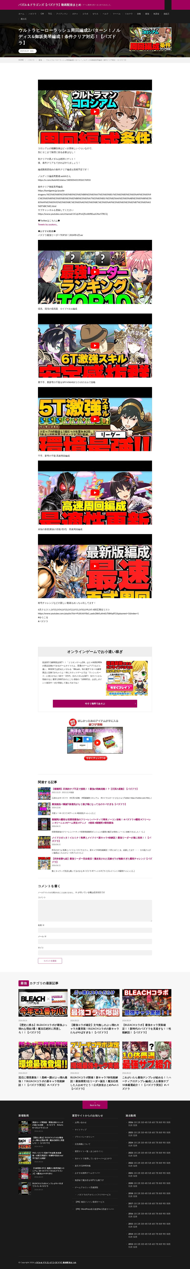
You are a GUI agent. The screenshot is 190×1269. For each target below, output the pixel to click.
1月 (135, 1122)
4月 (146, 1122)
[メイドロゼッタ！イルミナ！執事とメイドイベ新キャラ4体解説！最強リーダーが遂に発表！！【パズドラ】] (44, 842)
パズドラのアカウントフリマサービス (94, 1195)
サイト (41, 948)
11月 (130, 1136)
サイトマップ (81, 1130)
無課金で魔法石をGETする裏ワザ (89, 1180)
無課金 (156, 14)
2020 (130, 1183)
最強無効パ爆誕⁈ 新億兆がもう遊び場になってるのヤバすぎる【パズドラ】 (89, 804)
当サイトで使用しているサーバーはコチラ (93, 1159)
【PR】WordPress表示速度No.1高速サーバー (94, 1209)
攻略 (139, 14)
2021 (130, 1173)
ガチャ (75, 14)
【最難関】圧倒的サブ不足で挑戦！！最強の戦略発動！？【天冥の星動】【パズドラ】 (95, 789)
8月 (160, 1122)
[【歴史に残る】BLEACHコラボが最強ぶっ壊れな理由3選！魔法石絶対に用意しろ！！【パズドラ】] (24, 1142)
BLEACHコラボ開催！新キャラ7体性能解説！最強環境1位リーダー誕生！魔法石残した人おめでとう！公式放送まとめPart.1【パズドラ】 (94, 1083)
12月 (135, 1136)
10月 (168, 1133)
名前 (41, 925)
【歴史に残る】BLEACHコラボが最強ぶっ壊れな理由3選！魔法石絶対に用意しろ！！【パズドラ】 (42, 1029)
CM (42, 14)
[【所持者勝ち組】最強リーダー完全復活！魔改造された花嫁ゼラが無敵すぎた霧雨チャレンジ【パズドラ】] (44, 863)
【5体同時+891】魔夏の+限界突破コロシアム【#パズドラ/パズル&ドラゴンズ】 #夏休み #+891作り (48, 1171)
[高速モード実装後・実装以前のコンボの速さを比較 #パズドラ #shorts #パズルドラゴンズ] (24, 1127)
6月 (153, 1122)
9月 (164, 1133)
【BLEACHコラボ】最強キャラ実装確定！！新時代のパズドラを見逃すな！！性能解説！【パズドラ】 (146, 1029)
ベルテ (105, 14)
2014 (130, 1234)
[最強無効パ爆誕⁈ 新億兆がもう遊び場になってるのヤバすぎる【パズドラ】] (44, 809)
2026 (130, 1122)
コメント (42, 897)
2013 (130, 1244)
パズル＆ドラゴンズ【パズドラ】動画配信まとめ (55, 1263)
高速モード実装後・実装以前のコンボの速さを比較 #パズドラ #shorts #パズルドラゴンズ (47, 1125)
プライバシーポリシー (84, 1137)
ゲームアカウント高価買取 (86, 1188)
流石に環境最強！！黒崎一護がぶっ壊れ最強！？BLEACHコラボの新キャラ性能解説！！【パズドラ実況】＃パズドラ (42, 1081)
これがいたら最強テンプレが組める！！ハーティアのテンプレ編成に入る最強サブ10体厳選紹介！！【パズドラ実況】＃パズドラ (146, 1083)
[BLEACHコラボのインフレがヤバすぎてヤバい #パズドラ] (24, 1188)
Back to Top (95, 1105)
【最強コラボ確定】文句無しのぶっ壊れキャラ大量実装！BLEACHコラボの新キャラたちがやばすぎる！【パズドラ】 (94, 1029)
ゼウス (95, 14)
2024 (130, 1143)
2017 (130, 1204)
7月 (157, 1122)
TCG (50, 14)
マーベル (117, 14)
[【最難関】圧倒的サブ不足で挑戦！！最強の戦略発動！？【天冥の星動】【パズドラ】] (44, 793)
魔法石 (24, 19)
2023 (130, 1153)
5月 (149, 1122)
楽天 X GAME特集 (83, 1166)
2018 (130, 1194)
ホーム (21, 14)
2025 (130, 1133)
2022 (130, 1163)
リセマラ (129, 14)
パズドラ (32, 14)
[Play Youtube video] (95, 112)
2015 (130, 1224)
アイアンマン (62, 14)
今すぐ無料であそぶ (95, 704)
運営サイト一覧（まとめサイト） (89, 1151)
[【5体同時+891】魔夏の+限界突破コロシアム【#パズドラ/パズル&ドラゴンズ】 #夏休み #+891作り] (24, 1173)
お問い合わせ (81, 1122)
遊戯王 (166, 14)
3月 (142, 1122)
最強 (147, 14)
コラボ (85, 14)
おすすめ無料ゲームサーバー (87, 1173)
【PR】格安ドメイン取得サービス (89, 1202)
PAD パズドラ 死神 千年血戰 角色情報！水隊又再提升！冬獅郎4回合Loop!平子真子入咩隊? (47, 1155)
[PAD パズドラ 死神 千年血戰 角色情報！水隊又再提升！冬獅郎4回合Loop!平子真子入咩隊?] (24, 1158)
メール (42, 937)
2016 (130, 1214)
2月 (138, 1122)
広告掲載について (82, 1144)
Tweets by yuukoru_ (47, 224)
